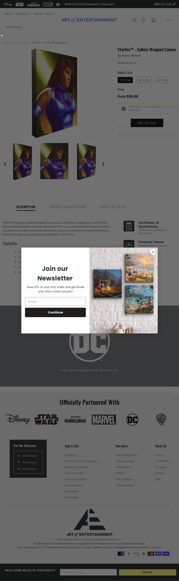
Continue (55, 312)
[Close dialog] (153, 252)
